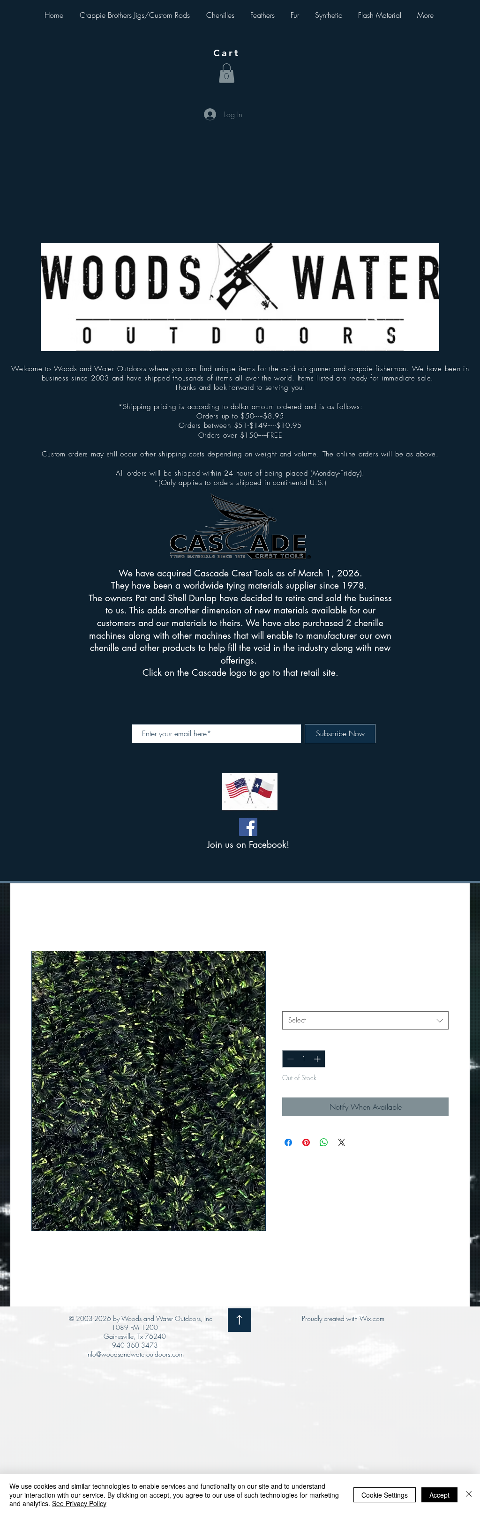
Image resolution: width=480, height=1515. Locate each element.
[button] (226, 73)
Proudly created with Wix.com (343, 1318)
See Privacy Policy (79, 1503)
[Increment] (318, 1059)
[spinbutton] (303, 1059)
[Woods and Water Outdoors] (248, 827)
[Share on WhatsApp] (324, 1142)
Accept (439, 1495)
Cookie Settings (384, 1495)
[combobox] (365, 1020)
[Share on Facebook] (288, 1142)
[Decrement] (289, 1059)
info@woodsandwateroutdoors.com (135, 1354)
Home (40, 917)
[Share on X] (341, 1142)
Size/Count (301, 1003)
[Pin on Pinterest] (306, 1142)
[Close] (468, 1495)
